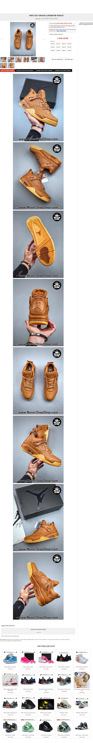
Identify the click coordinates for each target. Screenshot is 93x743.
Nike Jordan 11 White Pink (46, 666)
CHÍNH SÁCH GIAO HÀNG (24, 70)
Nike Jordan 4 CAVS (28, 689)
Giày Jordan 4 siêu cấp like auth (6, 640)
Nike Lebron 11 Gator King (82, 735)
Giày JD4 (40, 639)
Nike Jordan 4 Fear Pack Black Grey (46, 690)
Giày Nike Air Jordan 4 (10, 639)
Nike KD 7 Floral (64, 712)
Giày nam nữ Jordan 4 (65, 639)
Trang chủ (37, 18)
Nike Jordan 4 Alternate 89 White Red (10, 690)
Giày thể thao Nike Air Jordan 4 (32, 639)
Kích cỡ (52, 41)
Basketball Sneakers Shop (16, 640)
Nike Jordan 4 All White (82, 666)
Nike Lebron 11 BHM (10, 735)
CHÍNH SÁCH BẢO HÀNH (44, 70)
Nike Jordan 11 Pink (28, 666)
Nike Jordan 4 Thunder (46, 712)
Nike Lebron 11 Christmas (28, 735)
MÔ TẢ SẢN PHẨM (7, 70)
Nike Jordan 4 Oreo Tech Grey (28, 712)
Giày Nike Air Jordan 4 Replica (20, 639)
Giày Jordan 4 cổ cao (57, 639)
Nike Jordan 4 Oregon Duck (10, 712)
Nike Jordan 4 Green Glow (64, 689)
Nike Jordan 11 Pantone (10, 666)
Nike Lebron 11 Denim (46, 735)
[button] (1, 39)
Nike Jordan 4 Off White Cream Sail (81, 690)
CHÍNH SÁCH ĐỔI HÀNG (63, 70)
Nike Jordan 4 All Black (64, 666)
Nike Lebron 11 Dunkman (64, 735)
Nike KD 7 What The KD (81, 712)
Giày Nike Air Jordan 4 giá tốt (47, 639)
